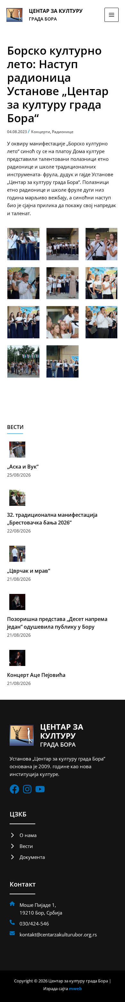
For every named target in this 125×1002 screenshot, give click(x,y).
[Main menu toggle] (111, 15)
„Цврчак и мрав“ (28, 570)
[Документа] (27, 857)
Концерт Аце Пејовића (36, 675)
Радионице (62, 131)
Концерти (40, 131)
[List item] (14, 789)
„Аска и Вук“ (22, 466)
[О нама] (23, 835)
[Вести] (21, 846)
